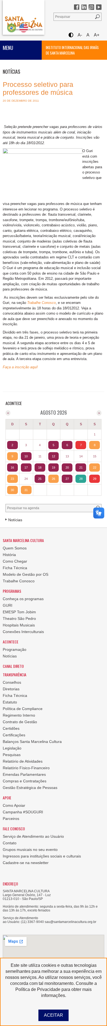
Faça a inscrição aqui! (20, 367)
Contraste (70, 35)
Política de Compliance (23, 708)
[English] (23, 27)
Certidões (11, 728)
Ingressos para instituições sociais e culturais (42, 856)
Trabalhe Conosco (41, 303)
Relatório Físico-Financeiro (26, 768)
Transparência (14, 674)
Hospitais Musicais (19, 625)
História (9, 554)
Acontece (10, 642)
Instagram (91, 7)
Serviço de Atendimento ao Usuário (33, 836)
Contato (9, 843)
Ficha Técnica (15, 568)
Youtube (99, 7)
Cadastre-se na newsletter (26, 862)
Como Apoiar (14, 805)
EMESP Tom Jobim (19, 612)
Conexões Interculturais (23, 631)
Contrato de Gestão (20, 722)
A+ (96, 35)
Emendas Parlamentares (24, 774)
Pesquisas (12, 755)
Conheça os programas (23, 599)
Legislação (12, 748)
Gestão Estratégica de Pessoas (30, 787)
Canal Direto (13, 666)
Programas (12, 591)
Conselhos (12, 682)
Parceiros (11, 818)
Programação (14, 649)
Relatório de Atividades (23, 761)
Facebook (76, 7)
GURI (7, 605)
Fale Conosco (14, 828)
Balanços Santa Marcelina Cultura (32, 741)
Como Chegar (15, 561)
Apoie (7, 797)
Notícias (10, 656)
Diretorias (11, 689)
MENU (8, 47)
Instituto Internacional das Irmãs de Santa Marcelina (72, 50)
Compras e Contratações (24, 781)
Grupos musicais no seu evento (30, 849)
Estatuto (10, 702)
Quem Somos (15, 548)
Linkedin (84, 7)
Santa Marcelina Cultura (23, 17)
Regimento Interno (19, 715)
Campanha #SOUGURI (23, 812)
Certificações (14, 735)
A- (80, 35)
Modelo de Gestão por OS (25, 574)
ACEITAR (53, 1015)
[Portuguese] (11, 27)
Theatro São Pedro (19, 618)
